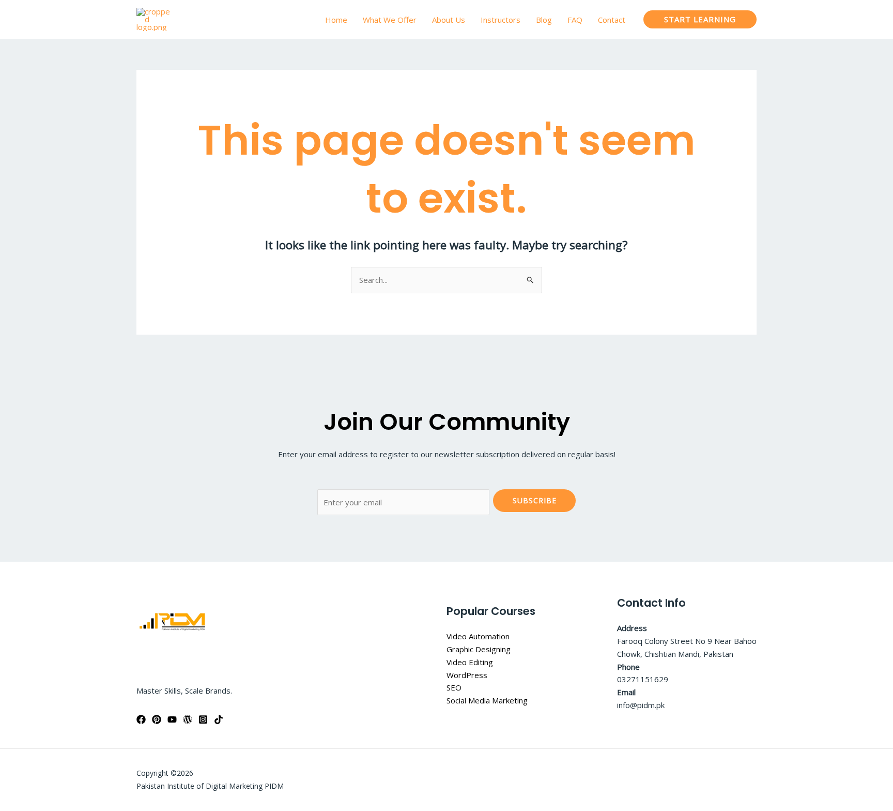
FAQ (574, 19)
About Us (448, 19)
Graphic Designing (478, 649)
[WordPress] (187, 719)
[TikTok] (218, 719)
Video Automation (478, 636)
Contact (611, 19)
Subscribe (535, 500)
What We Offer (390, 19)
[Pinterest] (156, 719)
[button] (700, 19)
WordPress (466, 675)
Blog (544, 19)
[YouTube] (172, 719)
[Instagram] (203, 719)
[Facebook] (141, 719)
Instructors (500, 19)
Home (336, 19)
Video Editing (469, 662)
